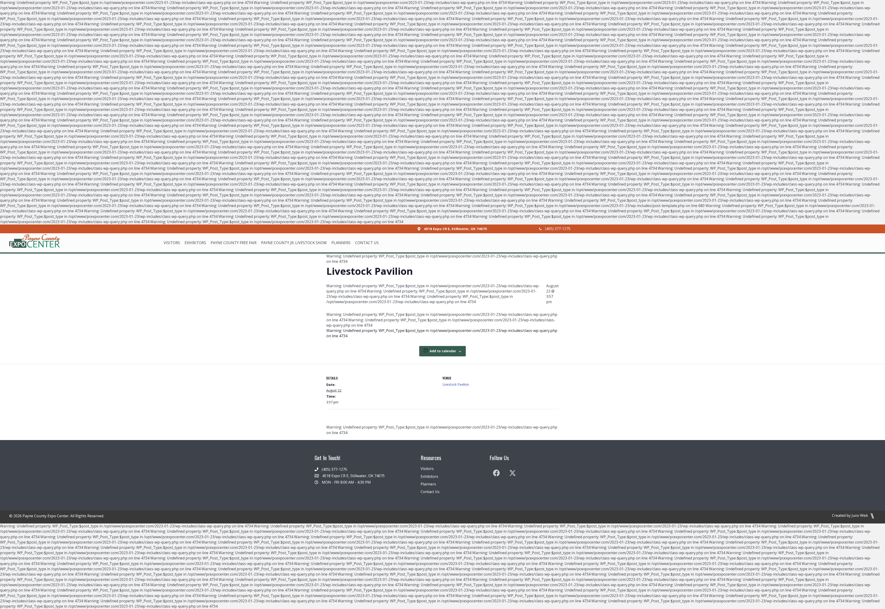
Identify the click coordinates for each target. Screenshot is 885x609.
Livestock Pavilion (455, 384)
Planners (428, 484)
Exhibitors (429, 476)
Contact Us (430, 491)
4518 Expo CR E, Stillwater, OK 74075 (455, 228)
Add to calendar (443, 351)
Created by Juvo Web (850, 515)
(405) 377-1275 (557, 228)
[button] (496, 473)
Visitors (427, 468)
